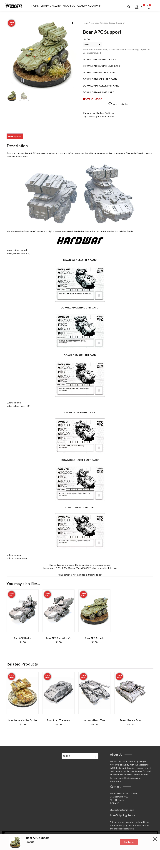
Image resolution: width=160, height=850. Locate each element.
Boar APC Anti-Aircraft (58, 638)
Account (94, 5)
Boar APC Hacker (22, 638)
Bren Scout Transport (58, 720)
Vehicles (103, 23)
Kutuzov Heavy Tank (94, 720)
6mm (91, 116)
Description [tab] (14, 136)
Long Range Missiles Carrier (22, 720)
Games (81, 5)
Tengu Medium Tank (130, 720)
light (97, 116)
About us (69, 5)
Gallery (55, 5)
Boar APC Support (37, 837)
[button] (72, 23)
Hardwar (94, 23)
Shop (44, 5)
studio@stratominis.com (122, 809)
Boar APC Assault (94, 638)
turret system (107, 116)
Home (35, 5)
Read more (129, 842)
